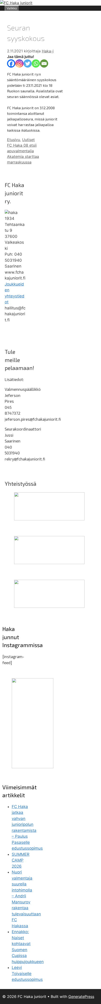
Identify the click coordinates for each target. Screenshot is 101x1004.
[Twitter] (27, 63)
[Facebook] (11, 63)
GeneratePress (81, 996)
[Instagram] (19, 63)
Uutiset (28, 139)
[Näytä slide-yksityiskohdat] (49, 519)
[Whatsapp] (36, 63)
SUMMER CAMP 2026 (20, 860)
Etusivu (13, 139)
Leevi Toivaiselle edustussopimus (27, 973)
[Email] (44, 63)
